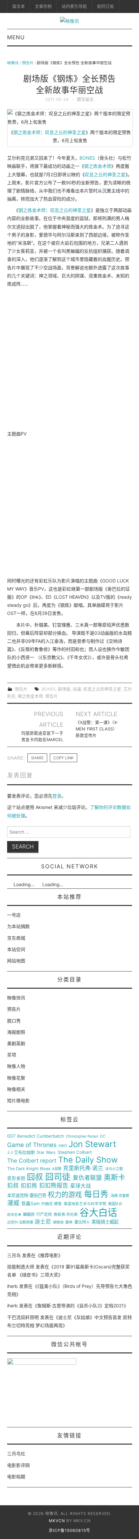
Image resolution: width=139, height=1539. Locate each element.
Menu (16, 37)
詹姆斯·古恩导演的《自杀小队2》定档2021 (80, 1305)
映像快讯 (16, 997)
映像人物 (16, 1066)
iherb (12, 1286)
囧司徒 (57, 1177)
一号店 (14, 915)
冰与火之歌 (114, 1169)
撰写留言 (85, 99)
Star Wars (46, 1152)
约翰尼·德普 (51, 1204)
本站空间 (16, 949)
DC (103, 1136)
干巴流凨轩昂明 (23, 1317)
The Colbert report (31, 1160)
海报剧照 (16, 1032)
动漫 (77, 689)
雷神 (68, 1222)
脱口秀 (14, 1020)
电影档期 (16, 1476)
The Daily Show (88, 1160)
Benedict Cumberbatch (40, 1136)
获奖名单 (14, 1215)
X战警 (56, 1169)
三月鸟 (14, 1255)
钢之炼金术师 (26, 132)
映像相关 (16, 1089)
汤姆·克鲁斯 (120, 1196)
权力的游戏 (65, 1195)
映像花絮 (16, 1078)
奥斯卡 (114, 1177)
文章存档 (43, 6)
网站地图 (16, 960)
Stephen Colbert (75, 1152)
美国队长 (115, 1204)
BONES (87, 158)
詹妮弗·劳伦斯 (66, 1215)
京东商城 (16, 938)
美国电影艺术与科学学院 (85, 1204)
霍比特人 (82, 1222)
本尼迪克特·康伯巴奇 (26, 1195)
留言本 (18, 6)
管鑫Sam (30, 1203)
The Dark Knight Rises (28, 1168)
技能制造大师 (20, 1266)
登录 (56, 796)
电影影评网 (18, 1465)
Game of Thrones (32, 1145)
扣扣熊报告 (53, 1185)
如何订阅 (105, 6)
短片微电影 (18, 1100)
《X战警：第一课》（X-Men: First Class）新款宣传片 (97, 729)
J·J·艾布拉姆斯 (21, 1152)
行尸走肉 (44, 1214)
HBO (63, 1146)
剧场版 (64, 689)
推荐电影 (49, 1255)
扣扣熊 (29, 1186)
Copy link (63, 757)
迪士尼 (43, 1222)
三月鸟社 (16, 1453)
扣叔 (13, 1185)
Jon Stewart (92, 1144)
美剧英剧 (16, 1043)
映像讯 (13, 62)
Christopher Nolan (82, 1136)
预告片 (28, 62)
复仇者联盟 (87, 1178)
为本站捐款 (18, 926)
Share (37, 757)
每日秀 (96, 1194)
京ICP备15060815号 (69, 1530)
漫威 (13, 1203)
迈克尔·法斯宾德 (20, 1222)
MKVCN (57, 1520)
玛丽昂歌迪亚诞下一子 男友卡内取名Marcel (42, 736)
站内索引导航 (74, 6)
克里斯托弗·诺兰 (83, 1168)
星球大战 (80, 1186)
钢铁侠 (58, 1222)
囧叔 (35, 1177)
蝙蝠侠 (29, 1214)
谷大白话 (98, 1212)
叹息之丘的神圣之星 (65, 132)
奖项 (11, 1054)
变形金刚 (16, 1178)
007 (11, 1136)
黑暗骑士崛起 (105, 1222)
